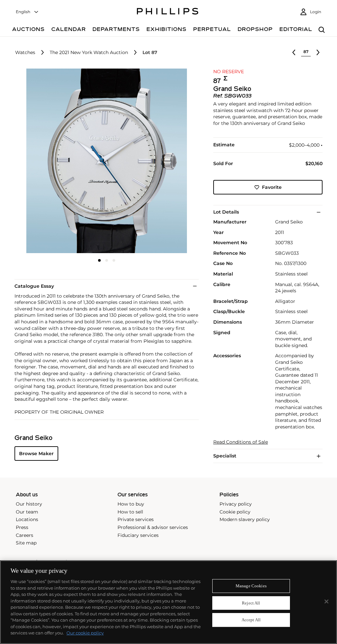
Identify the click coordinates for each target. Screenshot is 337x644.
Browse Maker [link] (36, 453)
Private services (135, 519)
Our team (27, 512)
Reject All (251, 602)
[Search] (322, 30)
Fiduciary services (138, 535)
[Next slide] (168, 161)
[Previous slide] (45, 161)
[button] (105, 161)
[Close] (326, 601)
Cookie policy (235, 512)
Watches (25, 52)
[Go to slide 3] (114, 260)
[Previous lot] (293, 52)
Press (22, 527)
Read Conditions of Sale (240, 442)
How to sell (130, 512)
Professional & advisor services (152, 527)
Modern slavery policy (245, 519)
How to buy (130, 504)
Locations (27, 519)
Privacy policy (236, 504)
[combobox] (27, 12)
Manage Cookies (251, 585)
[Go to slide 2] (106, 260)
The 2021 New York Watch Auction (89, 52)
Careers (24, 535)
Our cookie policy (85, 632)
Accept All (251, 620)
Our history (29, 504)
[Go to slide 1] (99, 260)
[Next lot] (318, 52)
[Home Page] (167, 12)
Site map (26, 543)
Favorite (272, 187)
